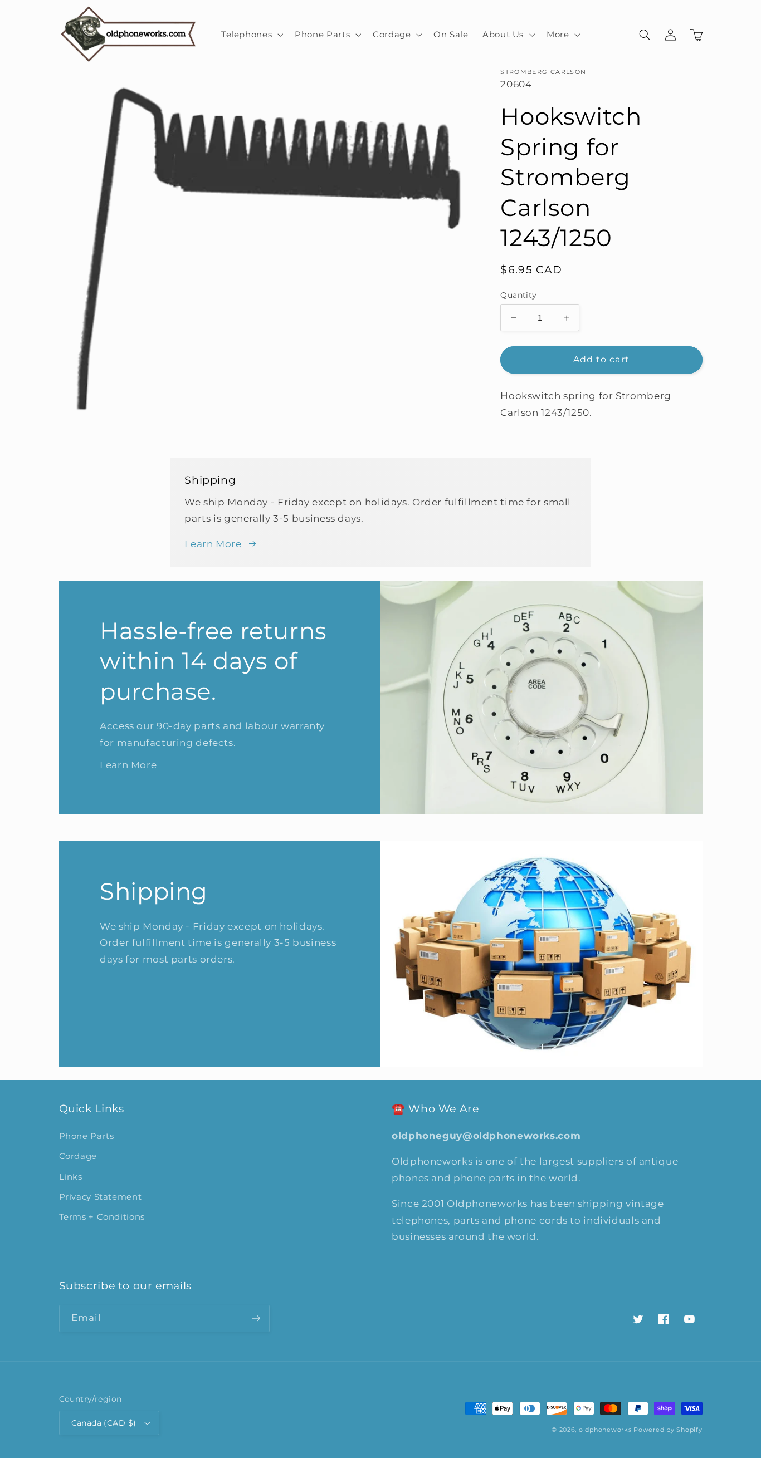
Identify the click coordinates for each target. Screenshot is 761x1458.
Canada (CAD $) (103, 1422)
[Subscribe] (256, 1318)
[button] (250, 34)
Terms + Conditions (102, 1217)
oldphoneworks (605, 1430)
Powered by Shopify (667, 1430)
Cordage (78, 1156)
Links (70, 1177)
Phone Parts (86, 1136)
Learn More (212, 543)
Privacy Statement (100, 1197)
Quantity (518, 295)
